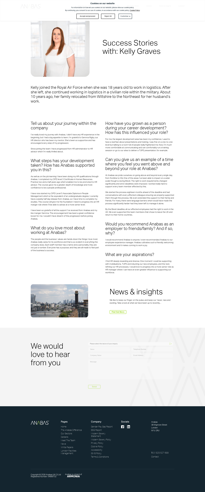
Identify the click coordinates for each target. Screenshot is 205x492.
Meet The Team (68, 440)
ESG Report (96, 430)
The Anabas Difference (71, 430)
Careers (64, 437)
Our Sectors (66, 433)
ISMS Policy (96, 453)
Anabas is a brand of (73, 474)
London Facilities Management (68, 452)
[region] (102, 10)
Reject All (108, 16)
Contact (155, 456)
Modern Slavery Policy (101, 439)
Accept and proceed (87, 16)
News (63, 443)
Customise (124, 16)
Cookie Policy (135, 10)
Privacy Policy (97, 443)
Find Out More (118, 312)
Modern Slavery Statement (98, 434)
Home (63, 426)
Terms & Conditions (100, 456)
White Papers (67, 447)
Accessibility (96, 450)
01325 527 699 (160, 452)
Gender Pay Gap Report (102, 426)
